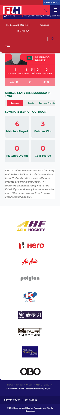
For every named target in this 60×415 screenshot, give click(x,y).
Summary (15, 103)
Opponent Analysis (47, 103)
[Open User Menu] (52, 39)
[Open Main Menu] (8, 45)
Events (31, 103)
